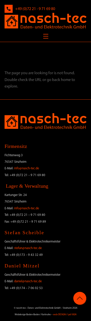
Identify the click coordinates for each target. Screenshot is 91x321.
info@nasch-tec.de (26, 168)
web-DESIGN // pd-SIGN (64, 314)
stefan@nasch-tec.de (28, 248)
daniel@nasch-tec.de (28, 281)
